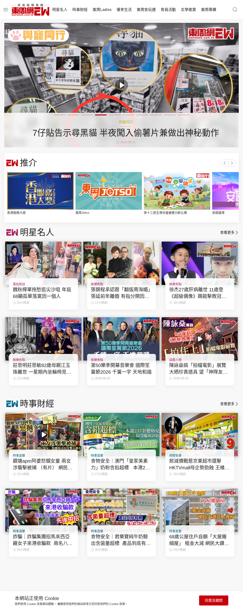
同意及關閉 (214, 600)
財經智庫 (175, 455)
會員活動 (168, 10)
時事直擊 (19, 455)
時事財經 (80, 10)
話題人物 (175, 360)
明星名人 (59, 10)
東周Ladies (102, 10)
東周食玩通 (146, 10)
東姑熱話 (19, 284)
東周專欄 (208, 10)
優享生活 (124, 10)
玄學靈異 (188, 10)
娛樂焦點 (97, 284)
